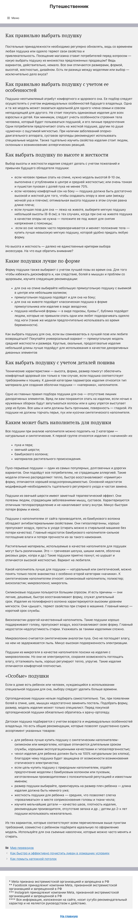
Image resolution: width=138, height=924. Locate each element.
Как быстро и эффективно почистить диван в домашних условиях (59, 853)
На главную (69, 916)
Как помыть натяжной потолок (33, 859)
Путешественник (69, 6)
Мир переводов (22, 848)
